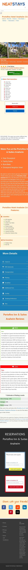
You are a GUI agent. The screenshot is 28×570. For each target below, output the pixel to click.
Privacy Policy (4, 531)
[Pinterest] (11, 512)
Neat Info (9, 18)
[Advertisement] (14, 125)
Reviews (4, 20)
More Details (21, 18)
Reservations (11, 20)
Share (17, 20)
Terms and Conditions (5, 538)
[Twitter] (11, 507)
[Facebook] (4, 507)
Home (4, 523)
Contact (5, 526)
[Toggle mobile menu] (25, 7)
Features (15, 18)
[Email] (18, 512)
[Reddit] (18, 507)
